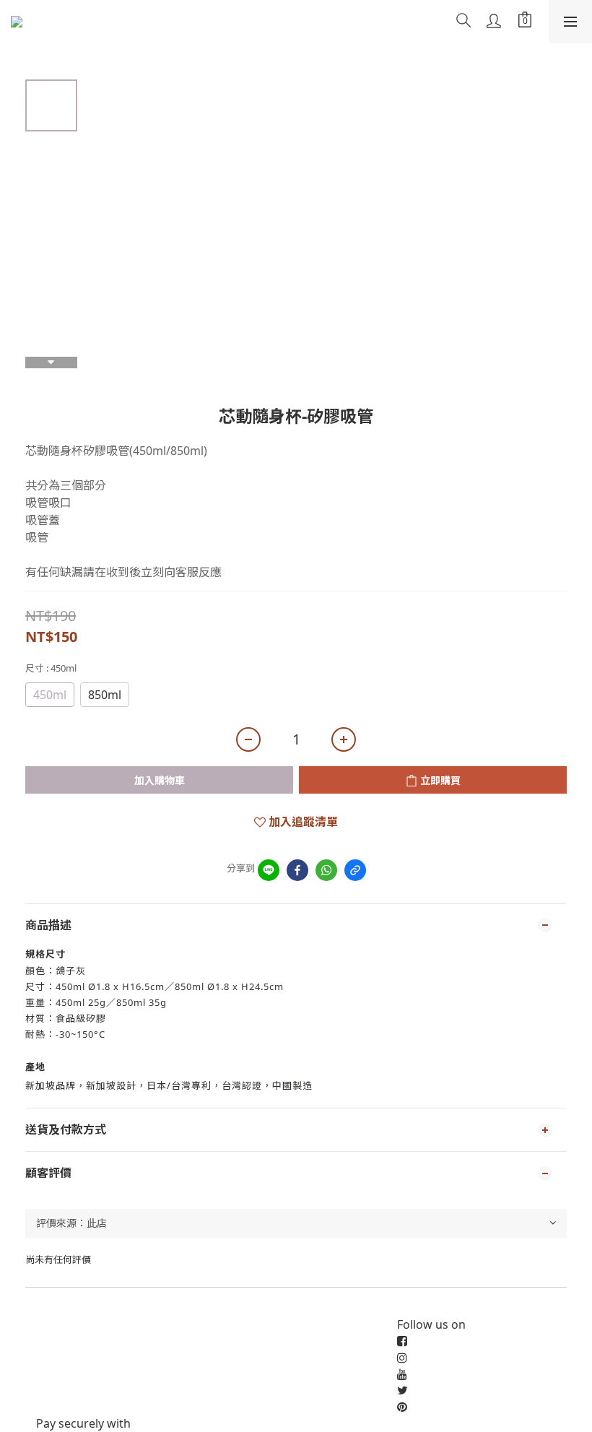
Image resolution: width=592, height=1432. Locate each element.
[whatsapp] (326, 870)
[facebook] (297, 870)
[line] (268, 870)
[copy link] (355, 870)
